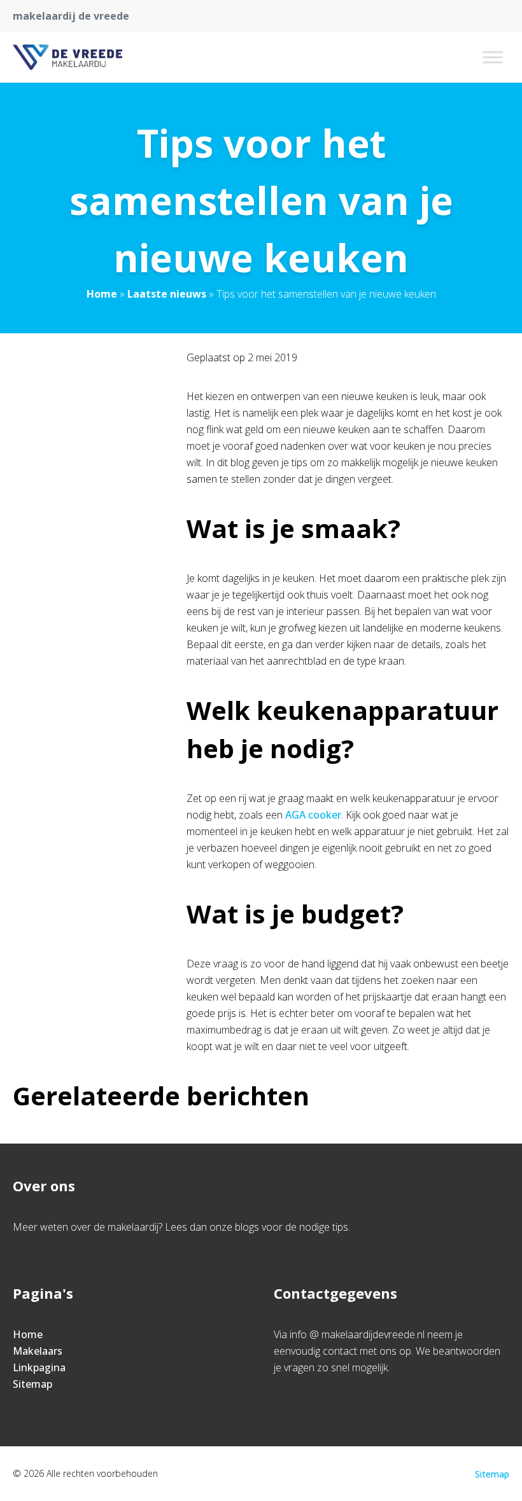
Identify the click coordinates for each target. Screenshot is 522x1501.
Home (102, 294)
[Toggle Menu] (493, 57)
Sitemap (32, 1384)
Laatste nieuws (166, 294)
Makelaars (37, 1351)
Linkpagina (39, 1367)
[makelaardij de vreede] (67, 57)
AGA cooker (313, 815)
